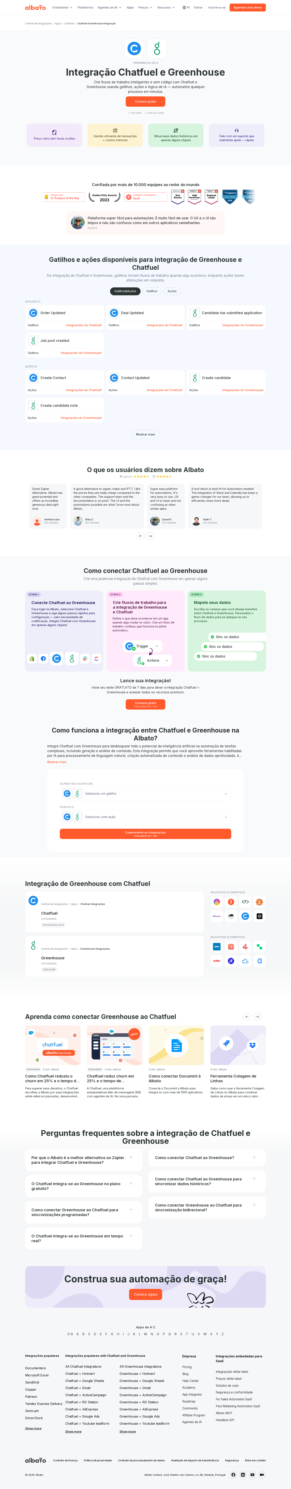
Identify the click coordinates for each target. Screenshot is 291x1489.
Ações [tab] (172, 291)
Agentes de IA (192, 1422)
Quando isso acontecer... (77, 783)
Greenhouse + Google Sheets (142, 1381)
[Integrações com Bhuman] (217, 916)
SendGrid (32, 1382)
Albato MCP (224, 1413)
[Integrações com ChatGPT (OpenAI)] (259, 916)
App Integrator (192, 1394)
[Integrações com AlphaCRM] (259, 961)
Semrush (32, 1411)
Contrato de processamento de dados (141, 1460)
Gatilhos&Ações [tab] (125, 291)
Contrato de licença (65, 1460)
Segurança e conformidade (234, 1392)
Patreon (31, 1397)
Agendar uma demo (248, 7)
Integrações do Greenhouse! (242, 325)
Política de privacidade (98, 1460)
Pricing (187, 1367)
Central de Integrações (38, 23)
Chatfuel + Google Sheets (84, 1381)
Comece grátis (145, 101)
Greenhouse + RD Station (139, 1402)
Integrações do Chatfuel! (84, 325)
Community (190, 1408)
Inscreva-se (216, 7)
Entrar (198, 7)
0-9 (70, 1334)
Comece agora (145, 1294)
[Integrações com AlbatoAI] (231, 902)
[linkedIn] (243, 1475)
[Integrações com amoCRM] (217, 946)
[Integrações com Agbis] (217, 961)
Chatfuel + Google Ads (82, 1416)
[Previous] (141, 536)
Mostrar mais (145, 434)
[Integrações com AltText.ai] (245, 902)
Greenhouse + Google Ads (140, 1416)
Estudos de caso (227, 1385)
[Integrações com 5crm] (259, 946)
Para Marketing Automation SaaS (238, 1406)
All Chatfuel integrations (83, 1366)
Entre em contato (255, 1460)
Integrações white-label (232, 1372)
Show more (33, 1428)
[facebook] (233, 1475)
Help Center (190, 1381)
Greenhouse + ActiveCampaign (143, 1395)
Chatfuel (69, 23)
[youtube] (252, 1475)
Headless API (225, 1420)
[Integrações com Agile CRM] (245, 961)
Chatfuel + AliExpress (81, 1409)
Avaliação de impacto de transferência (195, 1460)
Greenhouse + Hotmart (137, 1374)
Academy (189, 1387)
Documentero (35, 1368)
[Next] (150, 536)
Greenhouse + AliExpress (139, 1409)
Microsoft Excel (36, 1375)
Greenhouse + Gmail (135, 1388)
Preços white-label (229, 1379)
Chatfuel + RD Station (81, 1402)
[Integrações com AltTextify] (259, 902)
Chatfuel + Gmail (77, 1388)
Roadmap (188, 1401)
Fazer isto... (67, 807)
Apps (130, 7)
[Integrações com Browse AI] (231, 916)
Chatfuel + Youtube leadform (87, 1423)
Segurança (232, 1460)
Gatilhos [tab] (151, 291)
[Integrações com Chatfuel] (245, 916)
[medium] (262, 1475)
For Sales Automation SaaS (234, 1399)
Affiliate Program (193, 1415)
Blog (185, 1374)
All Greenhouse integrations (141, 1366)
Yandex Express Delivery (44, 1404)
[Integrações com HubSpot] (231, 946)
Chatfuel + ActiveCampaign (85, 1395)
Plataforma (85, 7)
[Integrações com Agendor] (231, 961)
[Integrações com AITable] (217, 902)
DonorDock (34, 1418)
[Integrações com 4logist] (245, 946)
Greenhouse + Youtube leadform (144, 1423)
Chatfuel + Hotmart (80, 1374)
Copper (30, 1389)
